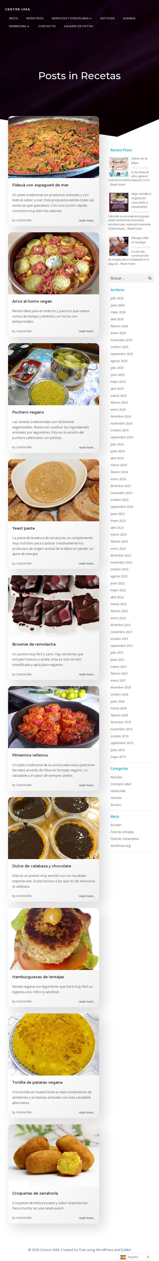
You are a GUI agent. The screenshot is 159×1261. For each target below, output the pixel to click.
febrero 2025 (119, 402)
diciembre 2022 (121, 555)
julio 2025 (117, 368)
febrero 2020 (119, 715)
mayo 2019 (118, 757)
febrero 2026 (119, 326)
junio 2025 (118, 375)
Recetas (116, 805)
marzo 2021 (119, 667)
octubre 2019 (119, 736)
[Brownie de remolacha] (53, 606)
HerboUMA (17, 26)
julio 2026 (117, 298)
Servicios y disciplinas (70, 18)
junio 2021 (118, 660)
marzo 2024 (119, 465)
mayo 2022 (118, 590)
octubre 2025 (119, 347)
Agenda (129, 18)
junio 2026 (118, 305)
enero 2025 (118, 409)
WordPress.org (120, 846)
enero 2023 (118, 548)
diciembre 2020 (121, 687)
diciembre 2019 (121, 722)
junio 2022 (118, 583)
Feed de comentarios (125, 839)
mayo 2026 (118, 312)
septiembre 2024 (122, 437)
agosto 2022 (119, 576)
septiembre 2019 (122, 743)
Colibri (126, 1250)
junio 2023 (118, 514)
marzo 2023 (119, 534)
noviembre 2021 (121, 632)
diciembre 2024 (121, 416)
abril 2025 (117, 389)
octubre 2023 (119, 500)
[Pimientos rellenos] (53, 717)
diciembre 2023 (121, 486)
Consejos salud (121, 784)
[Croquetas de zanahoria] (53, 1155)
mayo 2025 (118, 382)
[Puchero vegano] (53, 374)
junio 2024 (118, 451)
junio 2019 (118, 750)
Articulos (116, 777)
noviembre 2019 (121, 729)
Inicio (13, 18)
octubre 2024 (119, 430)
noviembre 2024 (121, 423)
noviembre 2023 (121, 493)
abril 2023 (117, 528)
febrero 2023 (119, 541)
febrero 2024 (119, 472)
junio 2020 (118, 701)
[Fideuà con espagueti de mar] (53, 147)
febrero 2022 (119, 611)
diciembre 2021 (121, 625)
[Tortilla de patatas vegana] (53, 1044)
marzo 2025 (119, 396)
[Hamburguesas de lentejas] (53, 938)
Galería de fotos (78, 26)
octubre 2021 (119, 639)
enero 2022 (118, 618)
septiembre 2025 (122, 354)
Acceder (116, 825)
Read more (117, 184)
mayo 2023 (118, 521)
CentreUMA (24, 220)
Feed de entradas (122, 832)
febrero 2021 (119, 673)
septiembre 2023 (122, 507)
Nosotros (34, 18)
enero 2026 (118, 333)
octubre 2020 (119, 694)
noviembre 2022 (121, 562)
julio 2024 (117, 444)
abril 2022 (117, 597)
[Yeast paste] (53, 490)
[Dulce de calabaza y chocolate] (53, 827)
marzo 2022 (119, 604)
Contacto (47, 26)
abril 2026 (117, 319)
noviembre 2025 (121, 340)
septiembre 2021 (122, 646)
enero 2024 (118, 479)
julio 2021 (117, 652)
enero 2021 (118, 680)
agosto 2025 (119, 361)
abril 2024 (117, 458)
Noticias (108, 18)
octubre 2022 (119, 569)
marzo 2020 (119, 708)
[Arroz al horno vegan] (53, 263)
